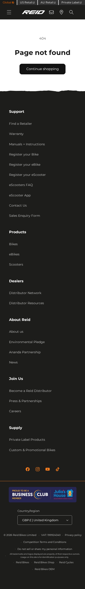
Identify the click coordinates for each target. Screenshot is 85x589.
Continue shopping (42, 69)
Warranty (16, 134)
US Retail (26, 2)
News (13, 362)
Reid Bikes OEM (45, 569)
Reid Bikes (22, 562)
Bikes (13, 244)
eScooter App (20, 195)
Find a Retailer (20, 124)
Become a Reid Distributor (30, 391)
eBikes (14, 254)
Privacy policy (73, 535)
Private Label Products (27, 440)
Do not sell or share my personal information (44, 549)
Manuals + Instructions (27, 144)
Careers (15, 411)
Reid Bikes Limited (24, 535)
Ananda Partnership (25, 352)
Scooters (16, 264)
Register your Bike (24, 154)
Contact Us (18, 205)
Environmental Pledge (27, 342)
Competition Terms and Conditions (44, 542)
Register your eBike (24, 165)
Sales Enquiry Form (24, 216)
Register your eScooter (27, 175)
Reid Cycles (66, 562)
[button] (9, 12)
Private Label (70, 2)
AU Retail (47, 2)
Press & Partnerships (25, 401)
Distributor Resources (26, 303)
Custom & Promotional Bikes (32, 450)
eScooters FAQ (21, 185)
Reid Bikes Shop (44, 562)
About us (16, 332)
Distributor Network (25, 293)
